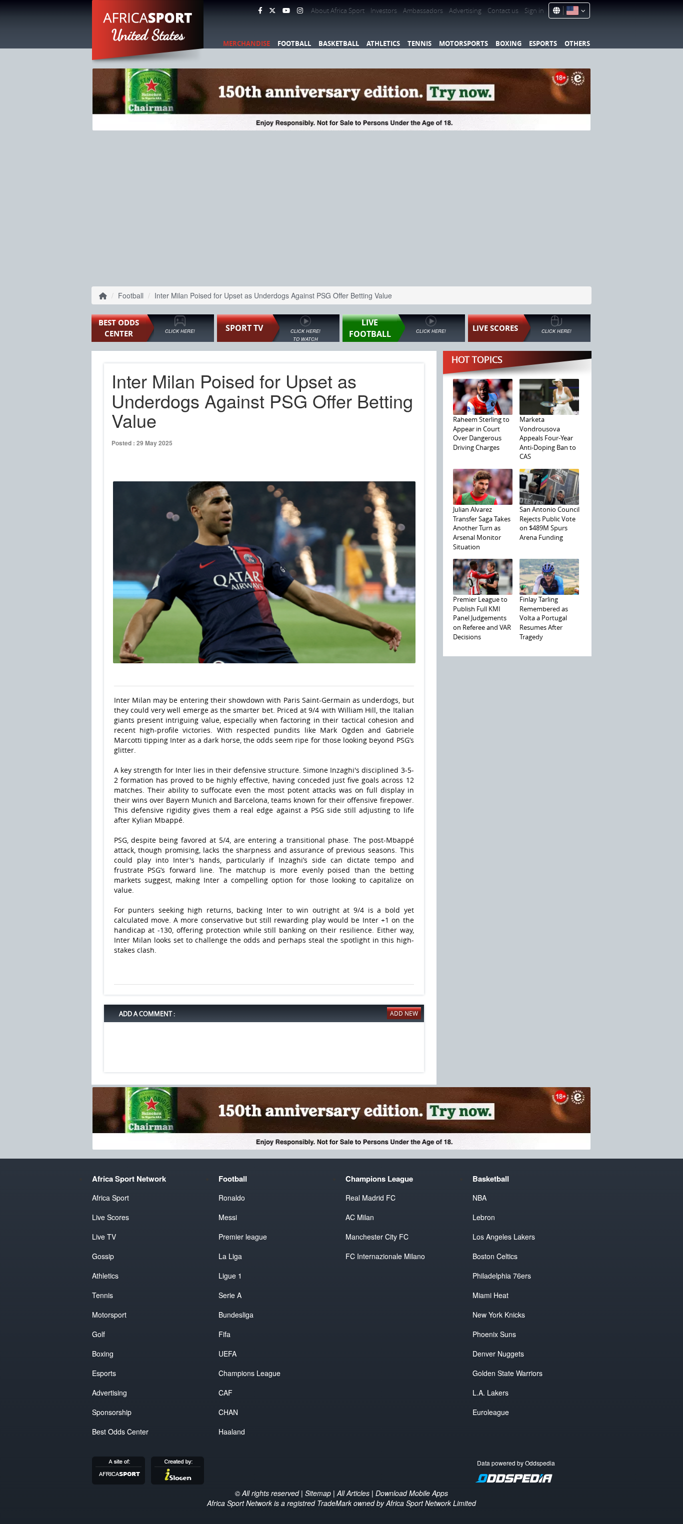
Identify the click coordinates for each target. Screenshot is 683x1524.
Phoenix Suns (494, 1334)
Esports (543, 43)
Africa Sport (110, 1198)
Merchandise (246, 43)
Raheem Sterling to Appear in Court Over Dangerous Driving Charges (481, 433)
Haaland (231, 1432)
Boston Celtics (495, 1256)
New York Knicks (498, 1315)
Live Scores (110, 1217)
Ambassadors (423, 10)
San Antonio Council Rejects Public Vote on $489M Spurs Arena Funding (550, 523)
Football (294, 43)
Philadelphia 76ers (501, 1276)
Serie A (230, 1295)
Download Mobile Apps (412, 1493)
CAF (225, 1393)
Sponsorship (112, 1412)
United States (148, 35)
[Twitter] (272, 10)
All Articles (353, 1493)
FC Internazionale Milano (385, 1256)
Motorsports (463, 43)
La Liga (230, 1256)
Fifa (224, 1334)
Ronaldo (231, 1198)
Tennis (420, 43)
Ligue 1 (230, 1276)
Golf (98, 1334)
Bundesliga (236, 1315)
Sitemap (318, 1493)
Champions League (249, 1373)
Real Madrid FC (371, 1198)
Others (577, 43)
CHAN (228, 1412)
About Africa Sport (337, 10)
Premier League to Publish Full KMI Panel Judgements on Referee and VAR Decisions (482, 618)
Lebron (483, 1217)
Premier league (242, 1237)
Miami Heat (490, 1295)
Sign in (534, 10)
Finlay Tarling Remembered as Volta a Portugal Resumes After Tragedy (544, 618)
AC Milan (360, 1217)
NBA (479, 1198)
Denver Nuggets (498, 1354)
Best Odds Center (120, 1432)
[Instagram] (300, 10)
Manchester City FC (377, 1237)
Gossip (103, 1256)
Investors (383, 10)
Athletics (383, 43)
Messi (227, 1217)
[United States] (574, 10)
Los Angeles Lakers (503, 1237)
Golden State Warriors (507, 1373)
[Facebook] (260, 10)
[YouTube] (286, 10)
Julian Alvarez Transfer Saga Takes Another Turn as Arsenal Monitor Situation (481, 528)
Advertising (465, 10)
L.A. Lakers (490, 1393)
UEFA (227, 1354)
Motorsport (109, 1315)
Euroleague (490, 1412)
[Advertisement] (341, 207)
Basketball (338, 43)
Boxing (509, 43)
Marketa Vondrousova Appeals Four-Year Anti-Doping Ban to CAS (548, 438)
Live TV (104, 1237)
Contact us (503, 10)
